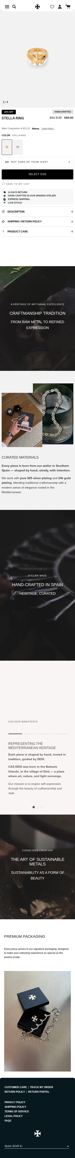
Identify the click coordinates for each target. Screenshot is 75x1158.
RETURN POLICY (15, 1091)
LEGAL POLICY (14, 1116)
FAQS (8, 1120)
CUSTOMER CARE (16, 1087)
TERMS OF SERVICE (17, 1111)
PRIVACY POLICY (15, 1102)
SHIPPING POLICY (15, 1106)
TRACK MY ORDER (41, 1087)
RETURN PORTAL (38, 1091)
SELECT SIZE (38, 174)
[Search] (16, 6)
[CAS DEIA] (37, 7)
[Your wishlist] (52, 7)
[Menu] (7, 6)
